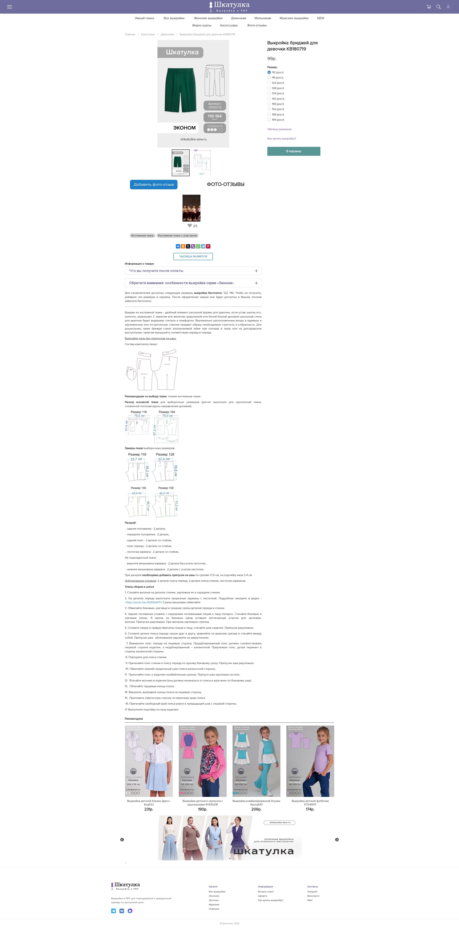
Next (337, 840)
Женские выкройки (208, 18)
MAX (310, 900)
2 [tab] (233, 858)
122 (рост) (278, 82)
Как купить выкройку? (281, 138)
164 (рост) (278, 119)
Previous (122, 840)
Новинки (214, 909)
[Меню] (9, 6)
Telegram (312, 891)
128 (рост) (278, 88)
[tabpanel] (182, 162)
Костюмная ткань (142, 235)
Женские (214, 896)
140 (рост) (278, 98)
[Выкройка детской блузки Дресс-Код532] (149, 761)
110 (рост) (277, 72)
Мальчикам (263, 18)
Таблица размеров (279, 129)
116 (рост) (277, 77)
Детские (214, 900)
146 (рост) (278, 104)
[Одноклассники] (183, 246)
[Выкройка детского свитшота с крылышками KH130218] (203, 761)
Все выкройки (174, 18)
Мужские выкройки (294, 18)
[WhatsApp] (198, 246)
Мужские (214, 904)
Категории (148, 34)
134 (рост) (278, 93)
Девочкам (238, 18)
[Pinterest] (208, 246)
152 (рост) (278, 109)
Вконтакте (313, 896)
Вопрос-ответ (266, 891)
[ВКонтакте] (178, 246)
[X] (188, 246)
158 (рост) (278, 114)
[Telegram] (203, 246)
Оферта (262, 896)
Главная (130, 34)
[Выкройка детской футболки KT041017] (310, 761)
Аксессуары (229, 25)
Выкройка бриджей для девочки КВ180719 (207, 34)
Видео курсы (201, 25)
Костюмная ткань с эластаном (177, 235)
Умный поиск (144, 18)
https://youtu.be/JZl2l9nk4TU (143, 602)
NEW (320, 18)
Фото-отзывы (257, 25)
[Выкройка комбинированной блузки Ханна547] (256, 761)
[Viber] (193, 246)
